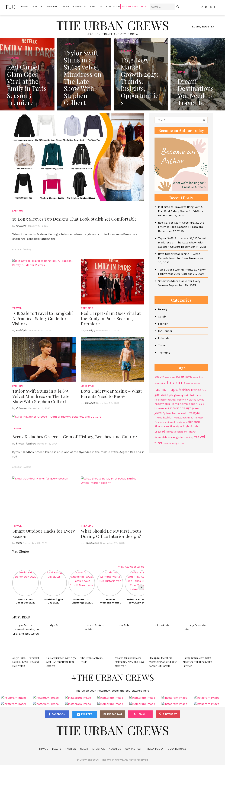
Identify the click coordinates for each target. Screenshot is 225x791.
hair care (195, 395)
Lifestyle (79, 6)
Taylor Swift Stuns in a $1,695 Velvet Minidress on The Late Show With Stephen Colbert (40, 396)
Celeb (65, 6)
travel (160, 431)
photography (170, 422)
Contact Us (113, 6)
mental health (182, 417)
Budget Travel (184, 377)
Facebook (58, 714)
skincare (194, 422)
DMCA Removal (177, 749)
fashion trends (190, 390)
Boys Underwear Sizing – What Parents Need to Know (111, 393)
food (204, 390)
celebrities (198, 377)
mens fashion (164, 417)
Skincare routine (165, 426)
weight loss (178, 443)
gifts (171, 396)
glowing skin (181, 395)
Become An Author (134, 6)
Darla (19, 543)
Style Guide (190, 426)
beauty (159, 376)
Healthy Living (195, 399)
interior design (180, 408)
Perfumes (159, 422)
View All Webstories (131, 566)
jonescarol (21, 225)
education (160, 383)
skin (185, 422)
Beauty (37, 6)
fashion (175, 383)
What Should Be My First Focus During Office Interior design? (111, 533)
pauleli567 (21, 330)
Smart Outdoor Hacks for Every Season (43, 533)
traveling (188, 437)
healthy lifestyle (177, 399)
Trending (87, 308)
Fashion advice (193, 384)
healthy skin (162, 403)
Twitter (86, 714)
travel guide (175, 437)
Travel (24, 6)
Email (142, 714)
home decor (188, 403)
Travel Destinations (177, 431)
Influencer (165, 331)
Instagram (114, 714)
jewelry (160, 413)
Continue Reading (21, 249)
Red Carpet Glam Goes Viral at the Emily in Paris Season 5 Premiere (111, 318)
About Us (96, 6)
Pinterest (170, 714)
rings (179, 422)
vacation (167, 444)
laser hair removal (176, 413)
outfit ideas (197, 417)
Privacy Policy (154, 749)
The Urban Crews (112, 25)
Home (175, 403)
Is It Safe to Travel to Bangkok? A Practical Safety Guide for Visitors (42, 318)
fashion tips (166, 389)
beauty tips (170, 377)
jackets (195, 408)
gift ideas (161, 395)
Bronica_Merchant (26, 443)
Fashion (51, 6)
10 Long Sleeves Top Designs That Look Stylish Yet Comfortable (74, 219)
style (179, 426)
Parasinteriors (92, 543)
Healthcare (161, 399)
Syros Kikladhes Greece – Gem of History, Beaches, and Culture (74, 436)
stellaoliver (21, 408)
